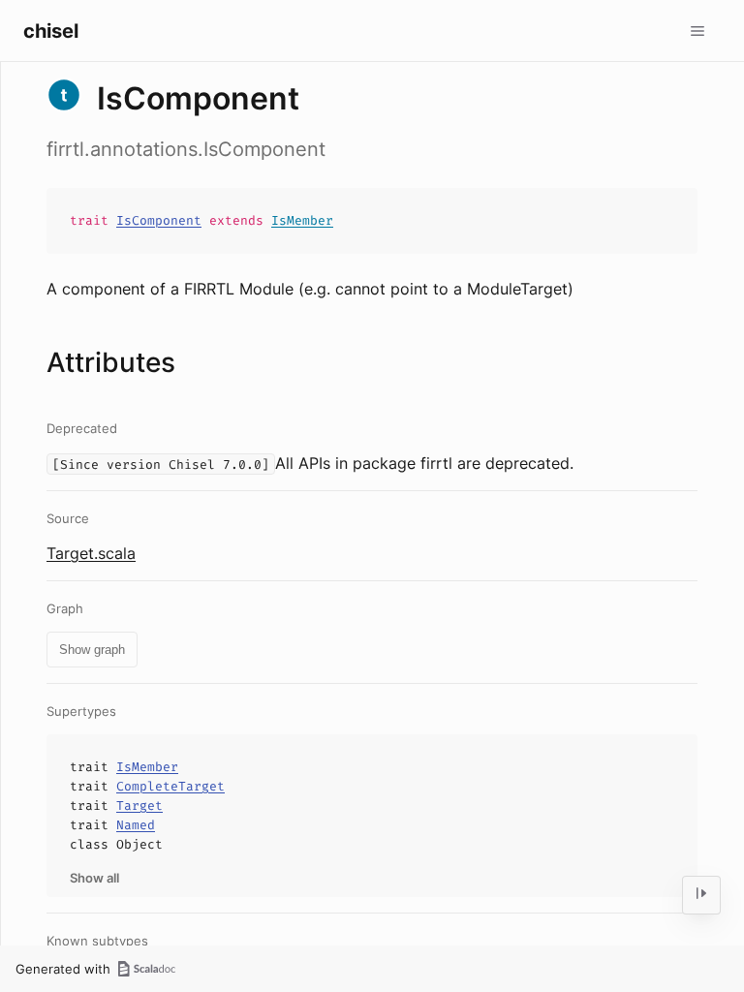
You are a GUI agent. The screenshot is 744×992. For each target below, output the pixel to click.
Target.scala (91, 553)
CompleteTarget (170, 786)
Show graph (92, 649)
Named (135, 825)
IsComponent (159, 220)
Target (139, 805)
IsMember (302, 220)
